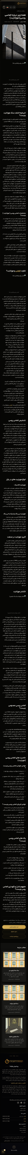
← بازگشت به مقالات (21, 11)
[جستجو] (14, 7)
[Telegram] (21, 1102)
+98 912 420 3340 (6, 1118)
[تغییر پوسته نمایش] (10, 7)
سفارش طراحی (23, 1110)
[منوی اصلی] (4, 7)
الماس (18, 271)
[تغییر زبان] (7, 7)
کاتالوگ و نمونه (23, 1130)
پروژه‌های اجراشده (14, 936)
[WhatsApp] (24, 1102)
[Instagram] (18, 1102)
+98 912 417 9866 (6, 1121)
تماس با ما (23, 1132)
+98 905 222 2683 (6, 1116)
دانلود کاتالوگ (14, 931)
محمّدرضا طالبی (7, 1140)
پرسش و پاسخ (23, 1128)
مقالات (24, 1126)
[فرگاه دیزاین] (20, 3)
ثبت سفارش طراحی (14, 927)
